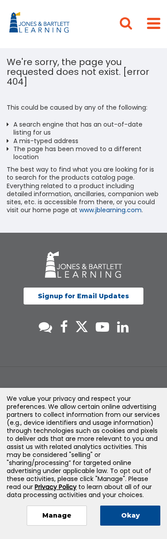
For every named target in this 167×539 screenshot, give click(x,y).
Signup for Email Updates (83, 296)
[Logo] (40, 24)
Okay (130, 515)
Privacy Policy (56, 486)
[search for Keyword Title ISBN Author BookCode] (133, 24)
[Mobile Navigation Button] (153, 23)
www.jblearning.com (110, 210)
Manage (56, 515)
